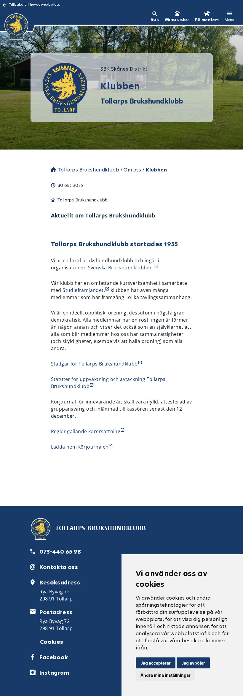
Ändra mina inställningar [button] (165, 675)
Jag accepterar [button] (155, 662)
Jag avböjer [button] (193, 662)
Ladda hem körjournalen (80, 447)
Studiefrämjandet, (84, 290)
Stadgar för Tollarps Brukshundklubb (94, 363)
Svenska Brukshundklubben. (121, 267)
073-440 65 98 (60, 551)
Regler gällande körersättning (86, 431)
